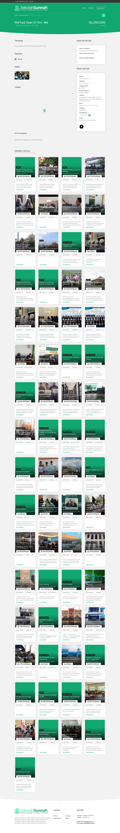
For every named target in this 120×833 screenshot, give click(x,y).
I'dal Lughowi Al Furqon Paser (94, 696)
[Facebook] (81, 126)
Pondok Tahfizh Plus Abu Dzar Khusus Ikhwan (71, 396)
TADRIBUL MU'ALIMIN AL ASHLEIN (94, 396)
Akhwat (18, 167)
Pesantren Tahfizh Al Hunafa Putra (70, 246)
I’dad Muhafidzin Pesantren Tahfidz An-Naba (47, 244)
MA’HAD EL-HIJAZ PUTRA (92, 621)
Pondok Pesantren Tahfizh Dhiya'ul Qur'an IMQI (24, 582)
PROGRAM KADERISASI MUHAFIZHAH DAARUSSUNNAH (24, 319)
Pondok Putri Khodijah (23, 697)
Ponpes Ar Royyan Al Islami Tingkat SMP (93, 658)
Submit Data (100, 8)
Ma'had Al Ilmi (91, 434)
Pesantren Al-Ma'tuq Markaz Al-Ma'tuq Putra (24, 283)
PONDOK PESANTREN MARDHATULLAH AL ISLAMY (94, 507)
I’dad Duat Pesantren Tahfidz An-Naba (23, 246)
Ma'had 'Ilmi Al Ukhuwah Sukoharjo (71, 546)
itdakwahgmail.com (87, 821)
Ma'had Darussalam (23, 472)
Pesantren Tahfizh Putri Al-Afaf (94, 283)
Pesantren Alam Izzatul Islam (47, 208)
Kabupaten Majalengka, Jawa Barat (27, 25)
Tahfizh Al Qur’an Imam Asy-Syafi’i (94, 583)
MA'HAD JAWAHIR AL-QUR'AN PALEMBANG (71, 658)
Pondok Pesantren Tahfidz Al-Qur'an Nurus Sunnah (47, 432)
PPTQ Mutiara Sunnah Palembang (47, 658)
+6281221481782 (83, 115)
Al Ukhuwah (43, 547)
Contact (90, 8)
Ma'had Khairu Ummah (47, 359)
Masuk (67, 818)
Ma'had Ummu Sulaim (93, 734)
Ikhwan (46, 22)
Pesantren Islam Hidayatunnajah (91, 170)
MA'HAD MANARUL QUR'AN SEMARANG (70, 508)
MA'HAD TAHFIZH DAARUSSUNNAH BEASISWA (92, 319)
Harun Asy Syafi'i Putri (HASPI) (70, 471)
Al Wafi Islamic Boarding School (24, 396)
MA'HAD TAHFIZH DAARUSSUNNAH (69, 321)
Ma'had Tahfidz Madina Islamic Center (94, 546)
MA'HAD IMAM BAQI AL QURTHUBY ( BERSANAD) (25, 732)
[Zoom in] (72, 93)
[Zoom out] (72, 96)
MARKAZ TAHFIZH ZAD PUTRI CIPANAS (24, 208)
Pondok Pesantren (23, 15)
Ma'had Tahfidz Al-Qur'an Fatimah (71, 170)
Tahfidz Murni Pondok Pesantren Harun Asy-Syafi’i (47, 470)
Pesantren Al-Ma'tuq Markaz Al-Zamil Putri (46, 283)
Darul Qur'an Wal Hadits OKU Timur (24, 658)
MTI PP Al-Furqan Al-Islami (46, 621)
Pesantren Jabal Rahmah (71, 697)
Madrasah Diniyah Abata (24, 547)
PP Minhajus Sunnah (23, 772)
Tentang (67, 816)
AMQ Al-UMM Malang (70, 622)
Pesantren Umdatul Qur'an (92, 208)
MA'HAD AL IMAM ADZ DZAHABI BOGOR (47, 396)
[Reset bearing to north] (72, 98)
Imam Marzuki (44, 584)
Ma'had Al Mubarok (69, 434)
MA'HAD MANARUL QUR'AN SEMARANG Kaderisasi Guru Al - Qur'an (47, 506)
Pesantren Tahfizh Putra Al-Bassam (71, 283)
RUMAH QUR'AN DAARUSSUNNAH (45, 321)
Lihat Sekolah (20, 189)
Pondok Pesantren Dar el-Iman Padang (48, 733)
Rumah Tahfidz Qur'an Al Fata (94, 471)
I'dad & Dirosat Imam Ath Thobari (94, 358)
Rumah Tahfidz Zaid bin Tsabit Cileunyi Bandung (24, 170)
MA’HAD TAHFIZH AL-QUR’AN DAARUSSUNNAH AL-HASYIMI (94, 244)
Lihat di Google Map (21, 133)
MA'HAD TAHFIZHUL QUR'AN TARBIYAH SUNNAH (47, 169)
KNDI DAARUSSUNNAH (24, 359)
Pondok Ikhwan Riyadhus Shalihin (47, 696)
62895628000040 (89, 823)
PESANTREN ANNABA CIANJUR (71, 358)
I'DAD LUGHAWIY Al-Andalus (70, 208)
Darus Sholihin (21, 509)
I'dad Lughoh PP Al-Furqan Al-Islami (23, 621)
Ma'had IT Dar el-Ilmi (70, 734)
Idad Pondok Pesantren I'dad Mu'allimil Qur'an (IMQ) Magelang (24, 432)
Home (84, 8)
